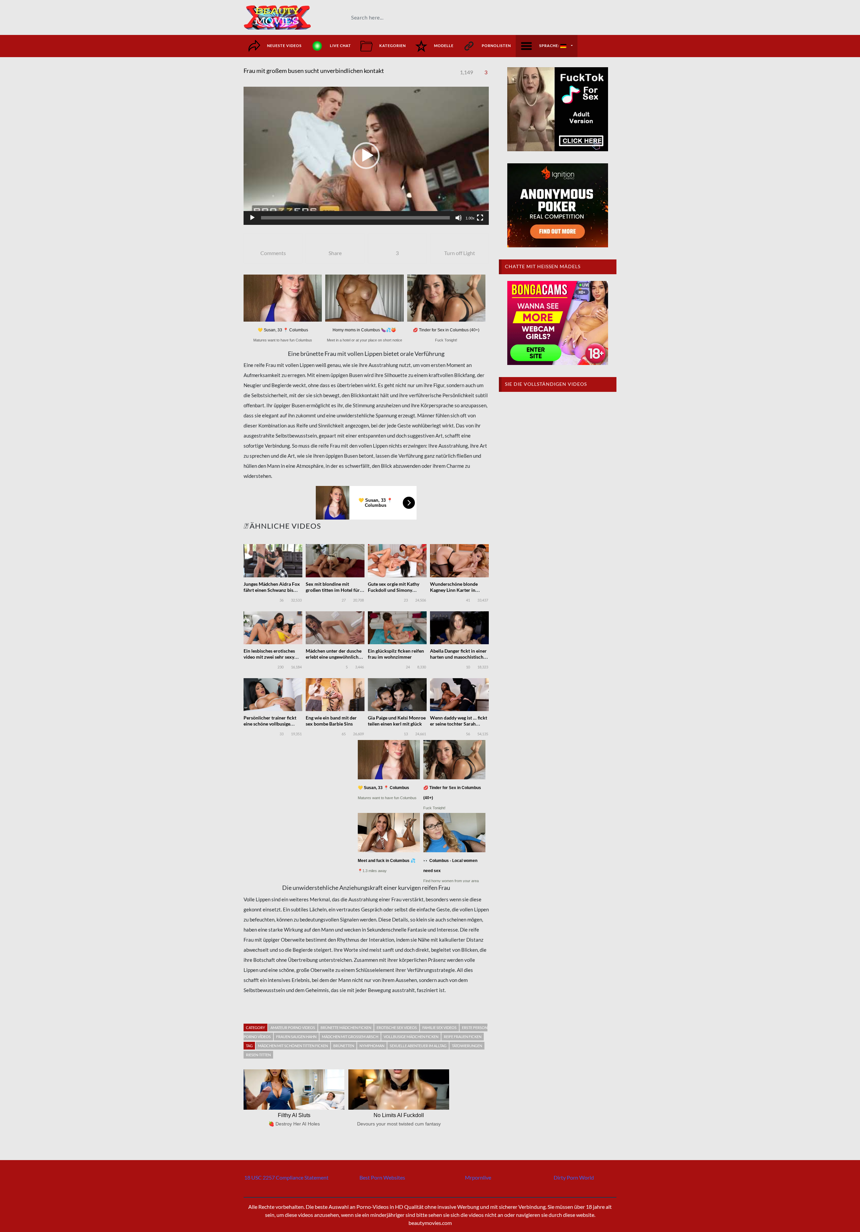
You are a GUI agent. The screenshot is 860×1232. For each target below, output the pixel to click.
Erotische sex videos (397, 1027)
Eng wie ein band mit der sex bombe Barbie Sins (331, 721)
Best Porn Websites (382, 1177)
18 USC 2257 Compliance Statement (286, 1177)
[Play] (252, 217)
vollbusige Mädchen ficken (411, 1036)
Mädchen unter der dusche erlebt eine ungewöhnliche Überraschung (333, 657)
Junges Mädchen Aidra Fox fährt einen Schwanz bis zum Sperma (272, 590)
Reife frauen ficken (462, 1036)
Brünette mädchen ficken (345, 1027)
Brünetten (343, 1045)
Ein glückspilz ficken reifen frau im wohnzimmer (396, 654)
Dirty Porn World (574, 1177)
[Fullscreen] (480, 217)
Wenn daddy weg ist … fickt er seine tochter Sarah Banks (458, 724)
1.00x (470, 218)
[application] (366, 155)
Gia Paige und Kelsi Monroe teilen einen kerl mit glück (397, 721)
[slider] (355, 217)
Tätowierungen (467, 1045)
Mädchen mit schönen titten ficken (293, 1045)
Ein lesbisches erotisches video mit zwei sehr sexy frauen (269, 657)
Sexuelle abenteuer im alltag (418, 1045)
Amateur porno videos (292, 1027)
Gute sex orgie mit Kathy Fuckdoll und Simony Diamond (393, 590)
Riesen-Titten (258, 1055)
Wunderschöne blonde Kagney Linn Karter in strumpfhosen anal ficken (456, 590)
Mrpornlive (478, 1177)
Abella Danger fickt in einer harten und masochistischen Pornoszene (459, 657)
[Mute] (458, 217)
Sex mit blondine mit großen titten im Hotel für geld (333, 590)
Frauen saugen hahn (296, 1036)
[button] (366, 155)
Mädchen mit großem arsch (350, 1036)
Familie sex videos (439, 1027)
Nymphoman (371, 1045)
